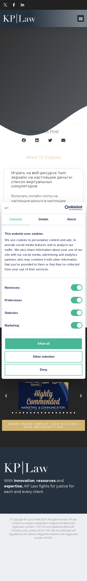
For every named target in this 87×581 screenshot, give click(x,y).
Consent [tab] (16, 219)
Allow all (43, 343)
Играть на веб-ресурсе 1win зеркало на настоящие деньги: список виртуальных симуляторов (41, 179)
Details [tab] (44, 219)
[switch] (76, 300)
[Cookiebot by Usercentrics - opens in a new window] (64, 208)
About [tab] (71, 219)
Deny (43, 369)
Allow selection (43, 356)
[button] (80, 18)
